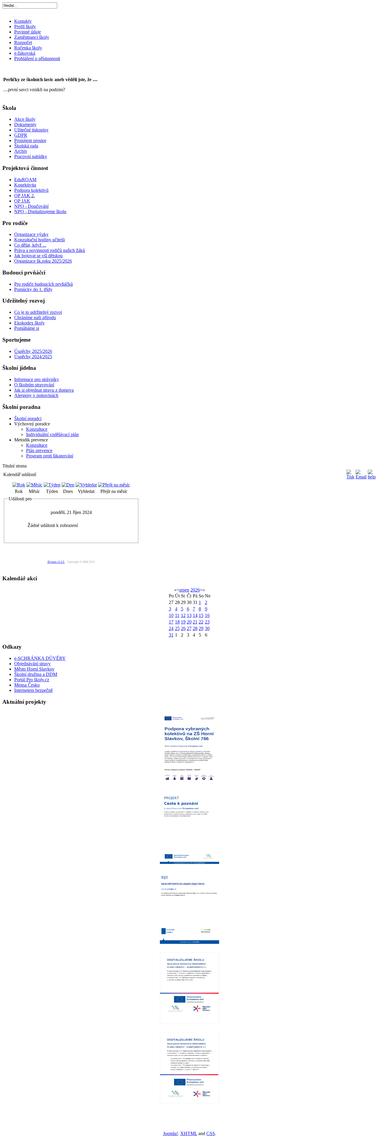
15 (201, 615)
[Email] (361, 476)
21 (195, 621)
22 (201, 621)
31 (171, 634)
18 (177, 621)
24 (171, 628)
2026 (195, 589)
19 (183, 621)
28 (195, 628)
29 (201, 628)
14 (195, 615)
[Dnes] (68, 484)
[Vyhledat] (86, 484)
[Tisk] (350, 476)
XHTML (188, 1133)
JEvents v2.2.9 (56, 561)
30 (207, 628)
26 (183, 628)
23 (207, 621)
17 (171, 621)
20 (189, 621)
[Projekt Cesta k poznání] (189, 827)
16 (207, 615)
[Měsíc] (34, 484)
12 (183, 615)
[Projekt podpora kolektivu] (189, 747)
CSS (210, 1133)
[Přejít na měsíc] (114, 484)
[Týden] (52, 484)
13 (189, 615)
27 (189, 628)
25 (177, 628)
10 (171, 615)
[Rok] (18, 484)
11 (177, 615)
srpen (184, 589)
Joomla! (170, 1133)
